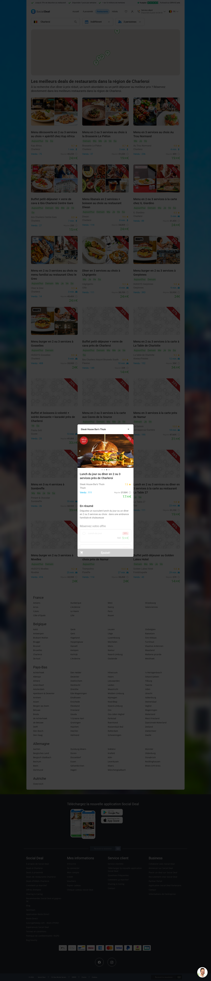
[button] (79, 451)
